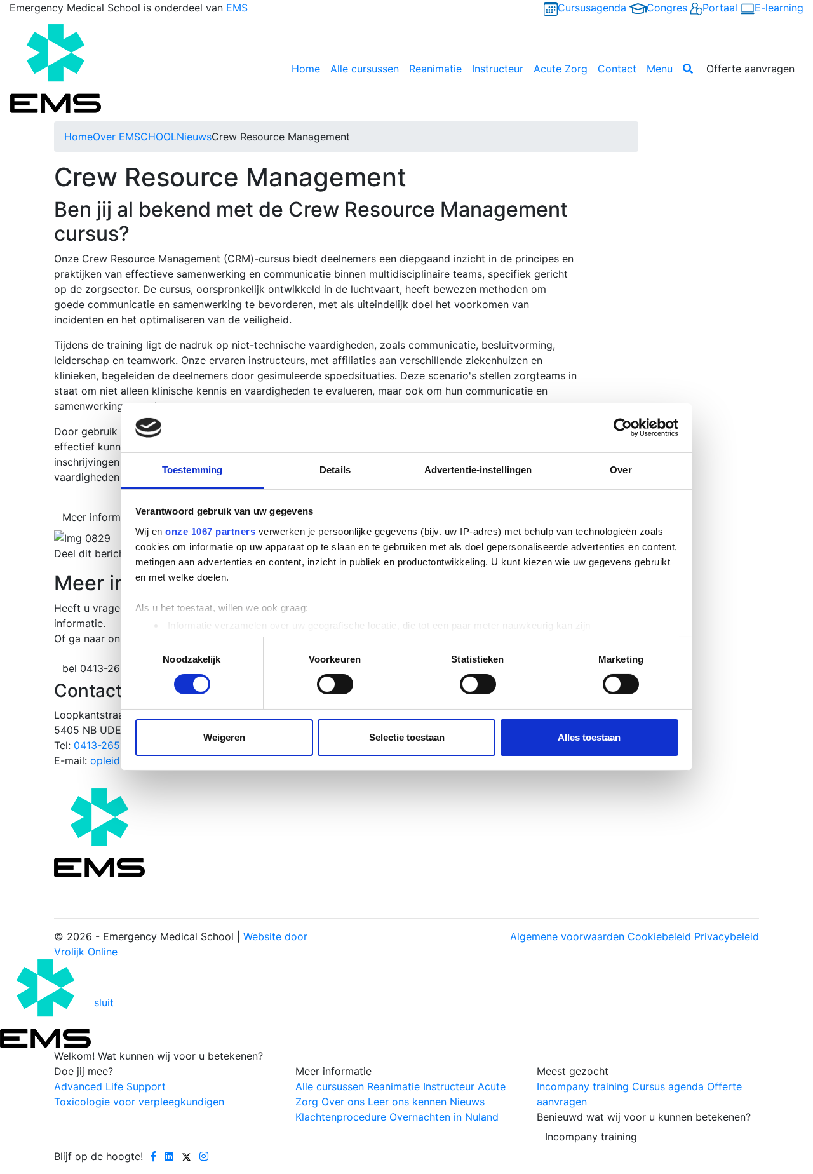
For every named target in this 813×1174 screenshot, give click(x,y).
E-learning (779, 7)
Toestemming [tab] (192, 469)
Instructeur (497, 68)
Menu (660, 68)
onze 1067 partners (210, 531)
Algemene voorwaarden (567, 936)
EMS (237, 7)
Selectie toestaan (407, 737)
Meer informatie (100, 517)
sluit (104, 1002)
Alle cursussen (364, 68)
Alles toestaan (589, 737)
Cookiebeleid (659, 936)
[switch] (335, 684)
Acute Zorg (561, 68)
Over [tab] (620, 469)
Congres (667, 7)
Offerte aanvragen (750, 68)
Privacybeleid (726, 936)
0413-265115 (104, 745)
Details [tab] (335, 469)
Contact (617, 68)
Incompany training (591, 1136)
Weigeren (224, 737)
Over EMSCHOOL (135, 136)
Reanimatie (435, 68)
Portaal (719, 7)
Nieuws (194, 136)
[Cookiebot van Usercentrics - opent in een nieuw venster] (622, 427)
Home (306, 68)
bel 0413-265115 (102, 668)
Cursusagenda (592, 7)
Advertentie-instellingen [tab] (478, 469)
